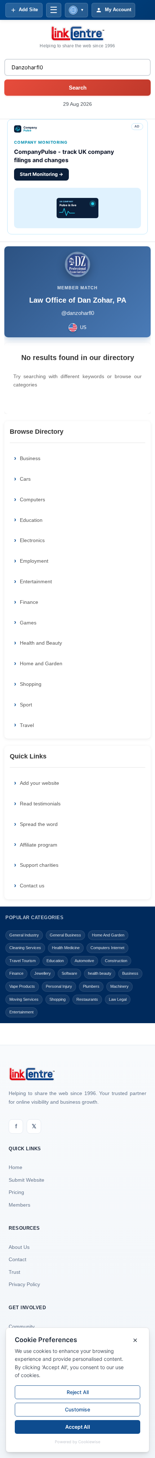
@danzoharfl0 (77, 313)
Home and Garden (41, 663)
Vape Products (22, 986)
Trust (14, 1272)
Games (28, 623)
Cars (25, 479)
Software (69, 973)
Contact (17, 1259)
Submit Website (26, 1180)
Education (31, 520)
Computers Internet (107, 948)
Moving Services (24, 999)
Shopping (30, 684)
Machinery (119, 986)
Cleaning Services (25, 948)
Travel (27, 725)
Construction (116, 961)
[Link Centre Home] (77, 33)
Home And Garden (108, 935)
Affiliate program (38, 845)
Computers (32, 499)
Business (30, 458)
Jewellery (42, 973)
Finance (29, 602)
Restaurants (87, 999)
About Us (19, 1247)
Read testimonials (40, 803)
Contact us (32, 885)
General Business (65, 935)
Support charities (39, 865)
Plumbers (91, 986)
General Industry (24, 935)
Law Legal (118, 999)
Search (78, 88)
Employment (34, 561)
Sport (26, 705)
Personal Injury (59, 986)
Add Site (28, 9)
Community (22, 1326)
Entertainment (36, 581)
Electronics (32, 540)
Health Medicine (66, 948)
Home (15, 1167)
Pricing (16, 1192)
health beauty (99, 973)
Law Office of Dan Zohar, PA (77, 300)
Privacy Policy (24, 1284)
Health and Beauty (41, 643)
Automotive (84, 961)
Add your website (39, 783)
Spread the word (39, 824)
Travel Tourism (22, 961)
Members (19, 1205)
